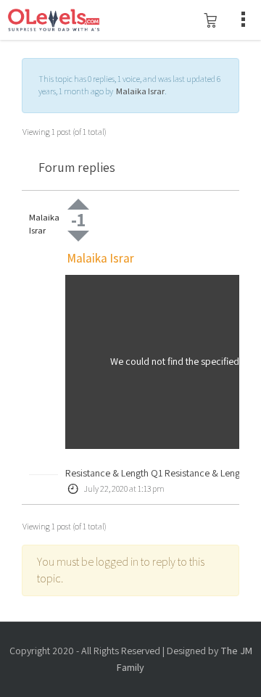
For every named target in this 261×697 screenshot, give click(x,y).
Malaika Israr (140, 91)
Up (78, 204)
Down (78, 236)
